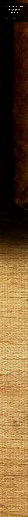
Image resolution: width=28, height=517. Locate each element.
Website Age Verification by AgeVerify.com (26, 516)
